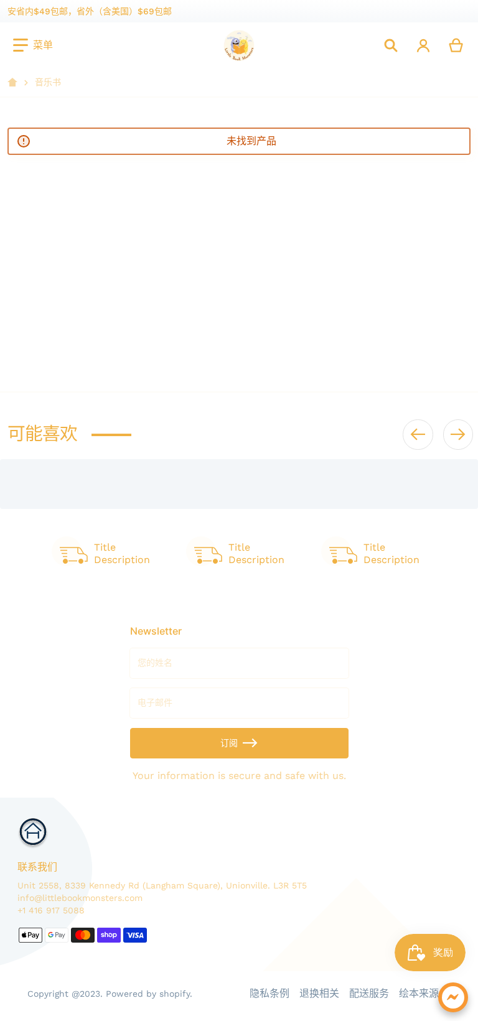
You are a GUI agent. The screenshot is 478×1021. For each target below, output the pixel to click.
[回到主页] (12, 83)
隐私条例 (269, 993)
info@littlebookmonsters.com (80, 898)
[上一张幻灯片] (418, 434)
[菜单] (33, 45)
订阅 (229, 743)
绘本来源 (419, 993)
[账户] (424, 45)
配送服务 (369, 993)
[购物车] (457, 45)
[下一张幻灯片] (458, 434)
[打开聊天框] (453, 997)
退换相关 (319, 993)
